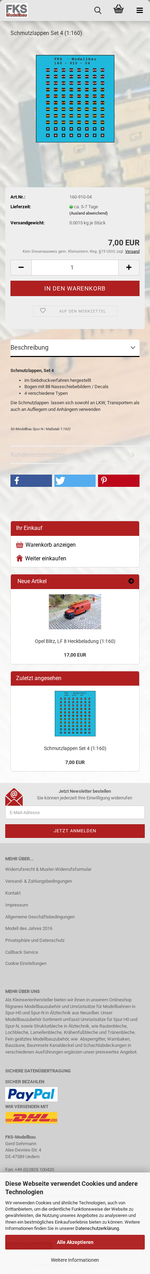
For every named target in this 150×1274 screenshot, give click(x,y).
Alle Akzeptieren (75, 1242)
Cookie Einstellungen (25, 963)
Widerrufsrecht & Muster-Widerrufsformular (48, 869)
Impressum (16, 905)
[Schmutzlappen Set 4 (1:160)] (75, 95)
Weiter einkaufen (45, 558)
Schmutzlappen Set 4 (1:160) (75, 748)
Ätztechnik (60, 1012)
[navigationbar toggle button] (139, 10)
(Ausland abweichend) (88, 213)
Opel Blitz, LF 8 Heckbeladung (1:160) (75, 641)
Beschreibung (29, 347)
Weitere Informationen (75, 1260)
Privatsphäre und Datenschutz (35, 940)
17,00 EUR (75, 655)
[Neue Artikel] (131, 582)
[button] (20, 267)
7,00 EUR (75, 762)
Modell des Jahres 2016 (28, 928)
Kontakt (13, 893)
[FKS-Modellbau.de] (14, 10)
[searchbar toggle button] (97, 10)
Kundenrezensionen (38, 454)
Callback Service (21, 952)
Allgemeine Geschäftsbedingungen (40, 916)
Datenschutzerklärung (97, 1228)
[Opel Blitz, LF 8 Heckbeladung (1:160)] (75, 611)
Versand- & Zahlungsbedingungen (38, 881)
